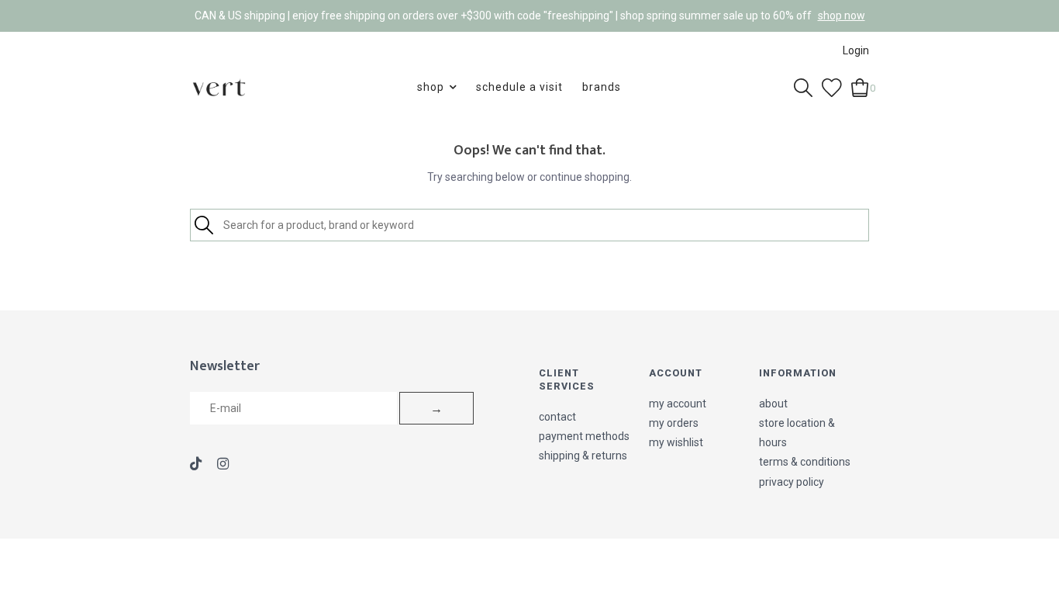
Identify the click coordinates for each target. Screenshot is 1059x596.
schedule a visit (519, 87)
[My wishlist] (832, 86)
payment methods (584, 436)
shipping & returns (583, 455)
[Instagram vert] (223, 464)
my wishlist (676, 442)
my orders (674, 423)
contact (557, 417)
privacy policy (791, 482)
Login (856, 50)
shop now (841, 15)
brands (601, 87)
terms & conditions (804, 462)
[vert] (219, 87)
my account (677, 403)
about (773, 403)
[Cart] (860, 86)
